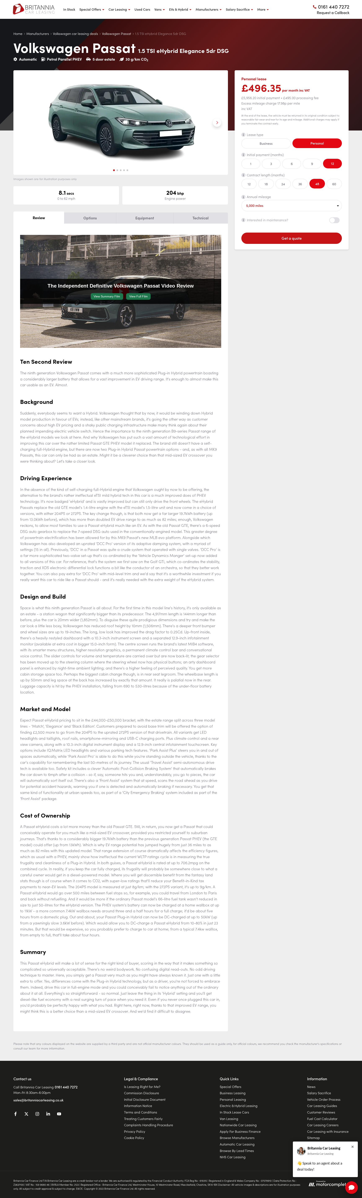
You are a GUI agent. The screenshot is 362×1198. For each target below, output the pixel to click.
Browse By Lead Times (237, 1150)
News (311, 1086)
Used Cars (142, 9)
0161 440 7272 (66, 1086)
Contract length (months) (265, 175)
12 (332, 163)
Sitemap (313, 1137)
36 (300, 184)
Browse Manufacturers (237, 1137)
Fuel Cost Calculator (322, 1118)
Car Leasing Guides (322, 1105)
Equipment (144, 217)
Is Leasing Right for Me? (142, 1086)
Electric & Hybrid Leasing (238, 1105)
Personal (317, 143)
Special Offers (230, 1086)
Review (39, 217)
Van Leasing (229, 1118)
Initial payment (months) (265, 154)
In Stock (69, 9)
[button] (114, 170)
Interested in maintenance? (267, 220)
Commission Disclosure (141, 1092)
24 (283, 184)
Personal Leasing (233, 1099)
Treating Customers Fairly (143, 1118)
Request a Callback (333, 12)
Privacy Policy (134, 1131)
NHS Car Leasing (233, 1156)
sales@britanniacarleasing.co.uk (38, 1100)
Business (266, 143)
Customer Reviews (321, 1112)
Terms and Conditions (140, 1112)
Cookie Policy (134, 1137)
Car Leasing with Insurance (328, 1131)
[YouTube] (59, 1114)
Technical (201, 217)
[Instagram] (37, 1114)
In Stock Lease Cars (234, 1112)
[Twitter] (26, 1114)
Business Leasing (233, 1092)
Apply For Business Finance (240, 1131)
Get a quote (292, 238)
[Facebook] (15, 1114)
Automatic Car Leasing (237, 1144)
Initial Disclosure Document (144, 1099)
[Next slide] (217, 122)
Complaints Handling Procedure (148, 1124)
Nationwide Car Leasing (238, 1124)
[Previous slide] (24, 122)
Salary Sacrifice (319, 1092)
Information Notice (138, 1105)
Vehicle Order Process (323, 1099)
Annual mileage (259, 197)
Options (90, 217)
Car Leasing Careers (323, 1124)
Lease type (255, 134)
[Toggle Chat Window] (351, 1187)
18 (266, 184)
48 (317, 183)
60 (334, 184)
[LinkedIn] (48, 1114)
